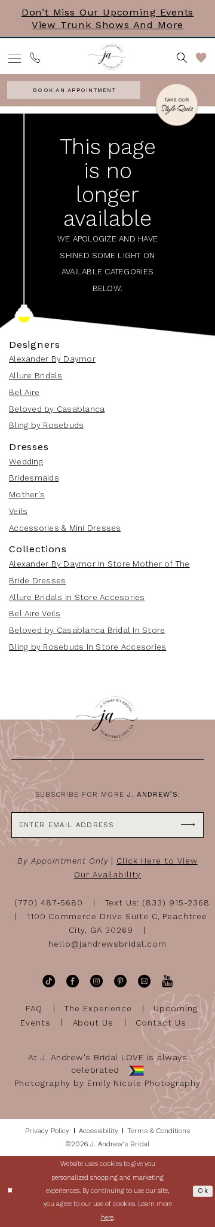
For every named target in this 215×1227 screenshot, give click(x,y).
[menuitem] (15, 58)
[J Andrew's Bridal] (107, 56)
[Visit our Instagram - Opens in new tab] (96, 981)
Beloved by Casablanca (57, 409)
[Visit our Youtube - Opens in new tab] (167, 981)
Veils (18, 511)
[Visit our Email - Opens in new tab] (144, 981)
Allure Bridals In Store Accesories (77, 597)
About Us (93, 1022)
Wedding (26, 461)
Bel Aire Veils (35, 613)
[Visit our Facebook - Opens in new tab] (72, 981)
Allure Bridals (36, 375)
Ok (203, 1191)
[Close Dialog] (10, 1191)
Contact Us (161, 1022)
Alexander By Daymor (52, 358)
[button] (15, 58)
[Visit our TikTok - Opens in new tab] (48, 981)
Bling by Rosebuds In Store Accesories (87, 646)
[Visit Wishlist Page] (201, 58)
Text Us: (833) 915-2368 (157, 902)
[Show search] (182, 58)
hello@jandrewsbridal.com (107, 944)
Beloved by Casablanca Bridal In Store (87, 630)
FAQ (34, 1008)
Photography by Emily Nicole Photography (107, 1083)
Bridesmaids (34, 477)
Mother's (27, 494)
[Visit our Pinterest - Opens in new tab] (120, 981)
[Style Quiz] (176, 106)
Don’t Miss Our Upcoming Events (108, 12)
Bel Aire (24, 392)
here (107, 1218)
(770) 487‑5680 (48, 902)
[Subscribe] (188, 825)
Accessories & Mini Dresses (65, 528)
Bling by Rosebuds (46, 425)
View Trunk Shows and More (107, 24)
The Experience (97, 1008)
